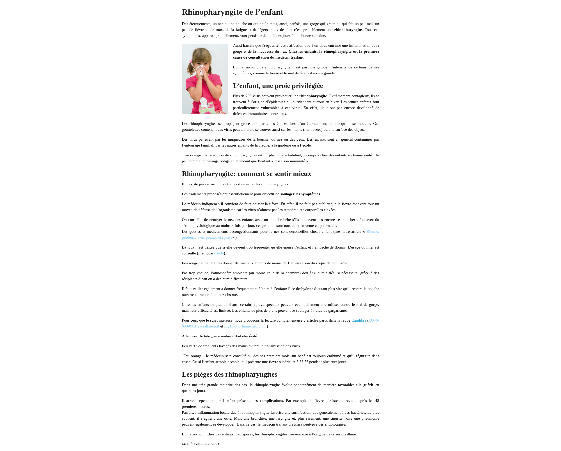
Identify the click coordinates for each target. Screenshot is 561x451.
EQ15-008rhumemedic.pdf (245, 326)
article (219, 253)
